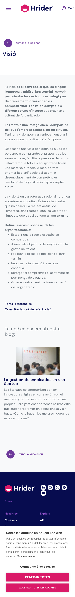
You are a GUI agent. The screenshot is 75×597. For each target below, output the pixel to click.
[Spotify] (64, 487)
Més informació (26, 556)
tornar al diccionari (27, 43)
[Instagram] (50, 487)
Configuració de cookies (37, 566)
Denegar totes (37, 577)
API (42, 520)
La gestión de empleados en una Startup (34, 382)
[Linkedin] (43, 487)
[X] (57, 487)
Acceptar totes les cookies (37, 587)
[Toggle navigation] (7, 8)
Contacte (11, 520)
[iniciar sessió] (62, 9)
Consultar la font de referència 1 (28, 309)
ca (68, 8)
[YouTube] (43, 492)
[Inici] (37, 8)
